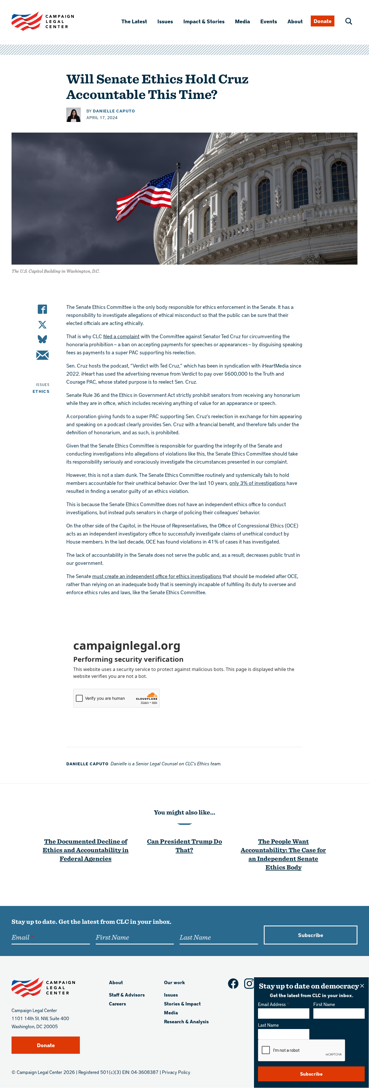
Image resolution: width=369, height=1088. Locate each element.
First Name (324, 1004)
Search (348, 21)
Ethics (41, 391)
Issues (165, 21)
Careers (117, 1004)
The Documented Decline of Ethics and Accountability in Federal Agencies (86, 849)
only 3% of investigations (257, 482)
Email (20, 937)
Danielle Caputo (114, 111)
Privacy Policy (176, 1072)
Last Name (268, 1025)
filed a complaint (121, 336)
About (295, 21)
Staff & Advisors (127, 995)
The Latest (134, 21)
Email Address (272, 1004)
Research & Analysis (186, 1021)
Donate (323, 20)
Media (242, 21)
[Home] (52, 21)
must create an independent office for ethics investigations (156, 576)
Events (268, 21)
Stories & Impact (182, 1004)
